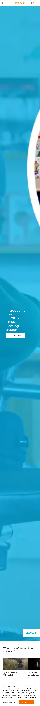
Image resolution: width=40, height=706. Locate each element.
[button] (2, 665)
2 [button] (20, 638)
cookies (27, 689)
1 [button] (17, 638)
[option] (20, 323)
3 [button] (22, 638)
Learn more (16, 335)
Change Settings (9, 702)
